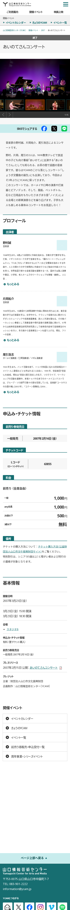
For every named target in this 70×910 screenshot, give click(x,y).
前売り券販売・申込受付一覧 (28, 747)
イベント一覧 (60, 22)
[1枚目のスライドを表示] (35, 105)
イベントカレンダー (16, 22)
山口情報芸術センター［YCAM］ (14, 30)
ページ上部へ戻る (32, 858)
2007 (43, 30)
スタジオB (12, 629)
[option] (35, 78)
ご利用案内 (12, 12)
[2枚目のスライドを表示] (55, 105)
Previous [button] (3, 114)
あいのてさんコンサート (46, 667)
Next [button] (9, 114)
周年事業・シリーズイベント (27, 756)
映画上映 (58, 12)
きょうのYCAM (39, 22)
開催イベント (36, 12)
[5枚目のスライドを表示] (14, 105)
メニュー (65, 4)
